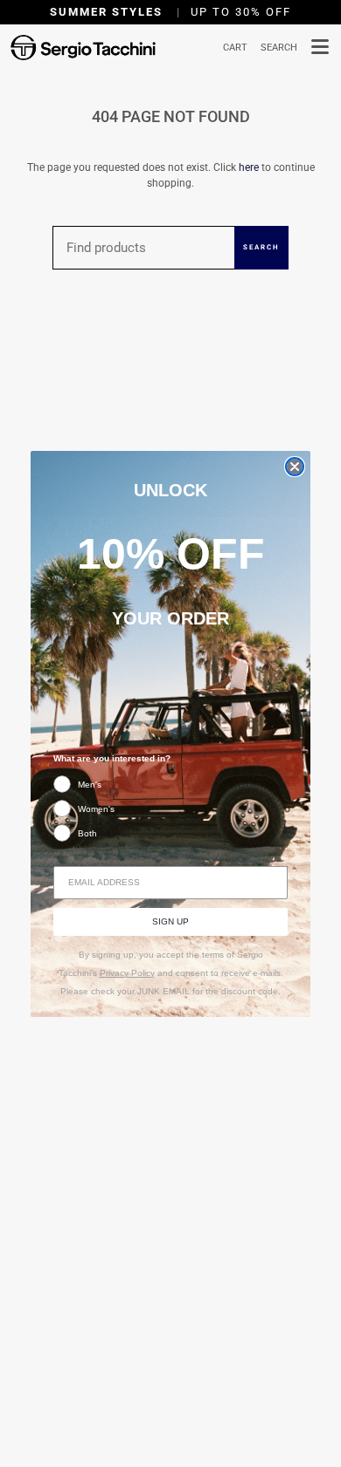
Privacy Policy (127, 973)
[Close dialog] (294, 466)
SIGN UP (170, 921)
